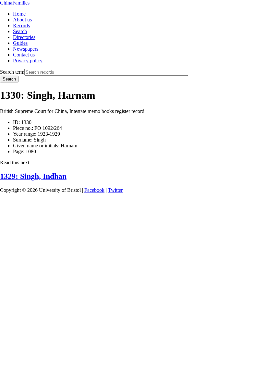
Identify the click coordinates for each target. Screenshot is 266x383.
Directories (24, 37)
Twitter (115, 190)
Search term (12, 72)
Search (20, 31)
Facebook (94, 190)
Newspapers (25, 49)
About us (22, 19)
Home (19, 14)
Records (21, 25)
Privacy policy (27, 60)
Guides (20, 43)
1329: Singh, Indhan (33, 176)
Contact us (24, 54)
